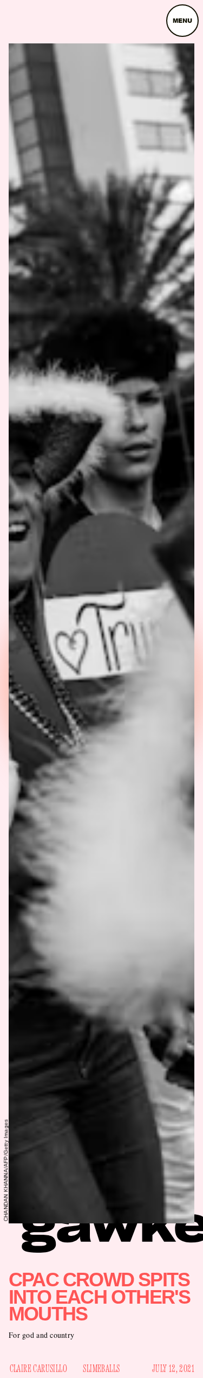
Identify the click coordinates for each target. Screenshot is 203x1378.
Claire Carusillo (38, 1368)
